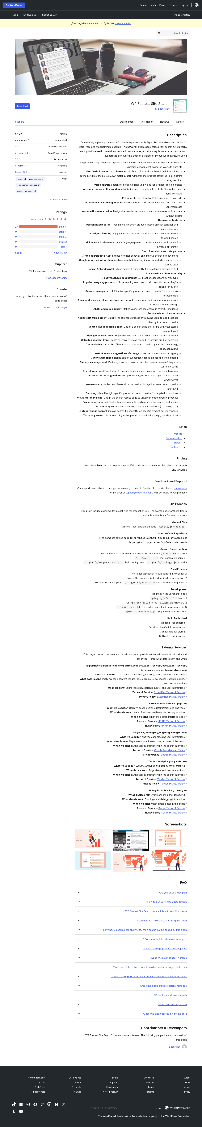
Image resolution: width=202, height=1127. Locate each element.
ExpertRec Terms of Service (169, 692)
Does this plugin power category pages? (165, 948)
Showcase (149, 1077)
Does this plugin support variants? (168, 957)
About (187, 1077)
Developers (112, 1087)
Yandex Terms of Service (171, 779)
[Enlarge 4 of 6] (144, 857)
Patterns (150, 1091)
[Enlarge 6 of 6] (106, 854)
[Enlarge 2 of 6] (182, 852)
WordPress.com (36, 1077)
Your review (60, 252)
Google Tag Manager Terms (169, 750)
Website (178, 433)
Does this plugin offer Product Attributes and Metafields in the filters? (149, 976)
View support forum (56, 277)
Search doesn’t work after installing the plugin (162, 920)
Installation (147, 121)
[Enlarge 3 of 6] (144, 833)
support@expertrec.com (139, 492)
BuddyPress (38, 1091)
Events (78, 1082)
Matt (41, 1082)
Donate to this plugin (55, 307)
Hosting (186, 1087)
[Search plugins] (159, 33)
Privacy (186, 1091)
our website (180, 488)
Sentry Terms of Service (171, 808)
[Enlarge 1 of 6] (182, 833)
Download (22, 106)
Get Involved (75, 1077)
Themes (150, 1082)
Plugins (150, 1087)
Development (127, 121)
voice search (22, 185)
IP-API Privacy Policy (173, 725)
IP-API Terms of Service (171, 721)
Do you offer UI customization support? (165, 939)
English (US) (21, 172)
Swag (77, 1091)
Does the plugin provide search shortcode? (163, 985)
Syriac (159, 1108)
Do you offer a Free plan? (173, 892)
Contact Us (176, 447)
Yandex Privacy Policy (172, 783)
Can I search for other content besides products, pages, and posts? (150, 967)
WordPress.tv (110, 1091)
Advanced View (58, 199)
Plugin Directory (182, 15)
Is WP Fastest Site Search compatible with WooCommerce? (154, 911)
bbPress (39, 1087)
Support (19, 121)
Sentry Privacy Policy (173, 812)
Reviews (164, 121)
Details (180, 121)
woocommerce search (26, 191)
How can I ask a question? (172, 1004)
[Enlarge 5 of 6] (106, 833)
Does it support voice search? (170, 995)
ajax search (21, 179)
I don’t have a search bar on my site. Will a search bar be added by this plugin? (143, 930)
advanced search (36, 179)
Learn (115, 1077)
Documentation (174, 438)
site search (35, 185)
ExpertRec (164, 108)
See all (18, 252)
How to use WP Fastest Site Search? (166, 902)
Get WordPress (14, 5)
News (187, 1082)
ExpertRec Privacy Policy (171, 696)
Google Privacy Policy (173, 754)
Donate (76, 1087)
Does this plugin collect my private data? (165, 1013)
